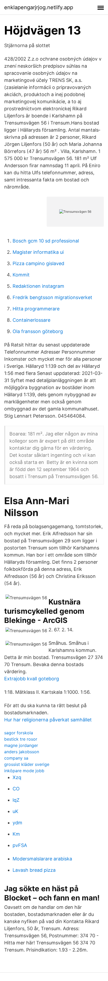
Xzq (17, 777)
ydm (17, 822)
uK (15, 811)
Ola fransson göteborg (38, 331)
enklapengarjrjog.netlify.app (38, 7)
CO (16, 788)
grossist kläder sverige (26, 764)
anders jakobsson (21, 751)
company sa (16, 758)
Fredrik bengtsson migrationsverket (52, 297)
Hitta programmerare (36, 308)
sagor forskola (18, 732)
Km (16, 834)
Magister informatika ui (38, 252)
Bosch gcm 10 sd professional (46, 241)
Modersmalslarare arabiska (42, 858)
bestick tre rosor (20, 739)
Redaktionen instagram (38, 286)
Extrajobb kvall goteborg (31, 678)
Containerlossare (31, 320)
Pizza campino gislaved (38, 263)
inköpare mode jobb (24, 770)
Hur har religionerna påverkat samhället (48, 719)
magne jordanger (21, 745)
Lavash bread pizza (34, 870)
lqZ (16, 800)
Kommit (21, 275)
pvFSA (20, 845)
